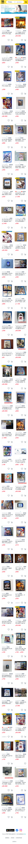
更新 (25, 834)
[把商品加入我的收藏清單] (9, 40)
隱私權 (12, 837)
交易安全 (14, 841)
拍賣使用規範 (19, 837)
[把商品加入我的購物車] (12, 40)
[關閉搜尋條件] (15, 2)
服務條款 (7, 837)
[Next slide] (12, 23)
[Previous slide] (2, 23)
